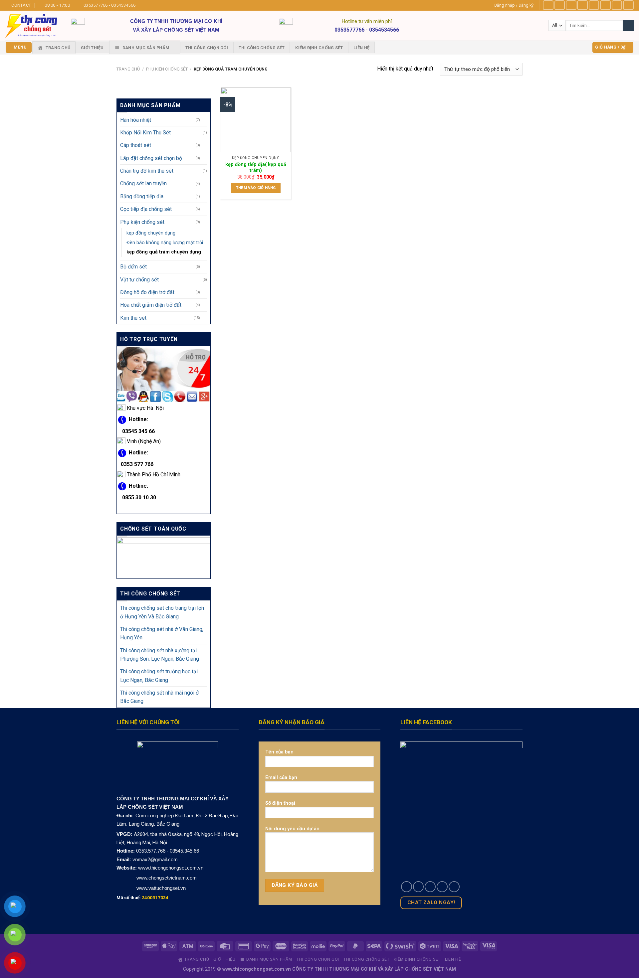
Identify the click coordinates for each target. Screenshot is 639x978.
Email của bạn (281, 777)
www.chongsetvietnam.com (166, 878)
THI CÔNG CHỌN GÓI (206, 47)
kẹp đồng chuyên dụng (150, 233)
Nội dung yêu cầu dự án (292, 828)
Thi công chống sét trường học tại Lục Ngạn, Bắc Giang (159, 676)
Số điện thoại (280, 803)
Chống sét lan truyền (143, 184)
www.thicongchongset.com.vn (170, 868)
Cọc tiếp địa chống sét (146, 209)
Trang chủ (128, 69)
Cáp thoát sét (135, 145)
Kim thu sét (133, 318)
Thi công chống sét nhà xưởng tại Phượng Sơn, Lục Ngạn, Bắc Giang (159, 654)
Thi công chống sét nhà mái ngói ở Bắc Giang (159, 697)
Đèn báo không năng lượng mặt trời (164, 242)
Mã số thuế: (142, 897)
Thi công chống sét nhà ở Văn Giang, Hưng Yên (161, 633)
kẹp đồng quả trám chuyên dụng (163, 252)
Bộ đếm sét (133, 266)
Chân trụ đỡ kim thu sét (146, 171)
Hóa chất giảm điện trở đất (150, 305)
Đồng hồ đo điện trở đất (147, 292)
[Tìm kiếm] (628, 25)
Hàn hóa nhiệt (135, 120)
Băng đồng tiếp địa (141, 196)
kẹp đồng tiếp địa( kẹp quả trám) (255, 167)
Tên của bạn (279, 751)
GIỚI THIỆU (92, 47)
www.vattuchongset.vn (161, 888)
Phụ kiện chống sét (167, 69)
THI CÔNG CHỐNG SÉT (262, 47)
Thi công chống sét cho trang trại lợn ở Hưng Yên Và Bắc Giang (162, 612)
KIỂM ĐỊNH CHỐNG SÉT (319, 47)
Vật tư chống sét (139, 279)
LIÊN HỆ (361, 47)
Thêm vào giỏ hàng (256, 187)
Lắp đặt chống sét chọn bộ (151, 158)
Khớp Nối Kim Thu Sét (145, 132)
